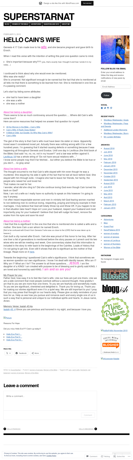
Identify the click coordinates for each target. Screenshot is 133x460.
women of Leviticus (112, 240)
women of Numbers (112, 243)
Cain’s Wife (11, 135)
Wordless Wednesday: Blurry (116, 133)
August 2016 (109, 148)
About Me (66, 24)
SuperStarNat (16, 370)
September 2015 (111, 179)
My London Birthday (112, 136)
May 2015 (108, 193)
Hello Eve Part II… (14, 337)
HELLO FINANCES (13, 429)
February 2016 (110, 162)
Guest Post (108, 226)
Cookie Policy (51, 455)
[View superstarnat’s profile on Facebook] (102, 108)
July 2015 (108, 186)
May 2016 (108, 158)
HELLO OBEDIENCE (86, 429)
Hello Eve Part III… (14, 339)
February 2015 (110, 204)
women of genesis (36, 370)
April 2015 (108, 197)
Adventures (36, 24)
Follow (106, 95)
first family (83, 370)
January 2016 (109, 165)
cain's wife (76, 370)
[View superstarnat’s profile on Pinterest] (111, 108)
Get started (87, 3)
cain (70, 370)
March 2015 (109, 200)
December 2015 (110, 169)
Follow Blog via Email (113, 68)
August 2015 (109, 183)
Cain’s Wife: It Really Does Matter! (20, 129)
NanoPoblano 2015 (51, 24)
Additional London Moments (115, 129)
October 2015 (109, 176)
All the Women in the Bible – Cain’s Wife (23, 127)
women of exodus (111, 233)
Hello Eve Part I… (14, 334)
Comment (88, 415)
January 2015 (109, 207)
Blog (7, 24)
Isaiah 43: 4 (10, 309)
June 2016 (108, 155)
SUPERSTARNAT (39, 16)
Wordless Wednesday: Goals (116, 120)
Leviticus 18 (10, 156)
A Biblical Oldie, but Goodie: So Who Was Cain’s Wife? (29, 132)
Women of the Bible (20, 24)
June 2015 (108, 190)
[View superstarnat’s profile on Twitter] (105, 108)
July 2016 (108, 151)
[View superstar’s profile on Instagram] (108, 108)
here (32, 251)
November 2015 (110, 172)
